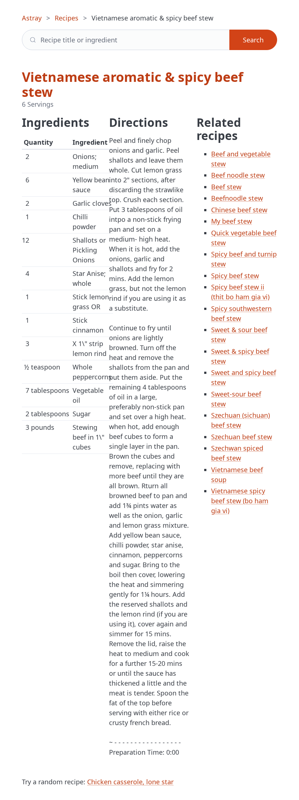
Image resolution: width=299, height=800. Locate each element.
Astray (32, 18)
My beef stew (231, 221)
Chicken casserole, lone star (130, 781)
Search (253, 39)
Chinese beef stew (239, 209)
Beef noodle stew (238, 175)
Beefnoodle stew (237, 198)
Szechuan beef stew (241, 436)
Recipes (66, 18)
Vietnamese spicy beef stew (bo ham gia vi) (239, 500)
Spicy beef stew (235, 275)
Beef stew (226, 186)
